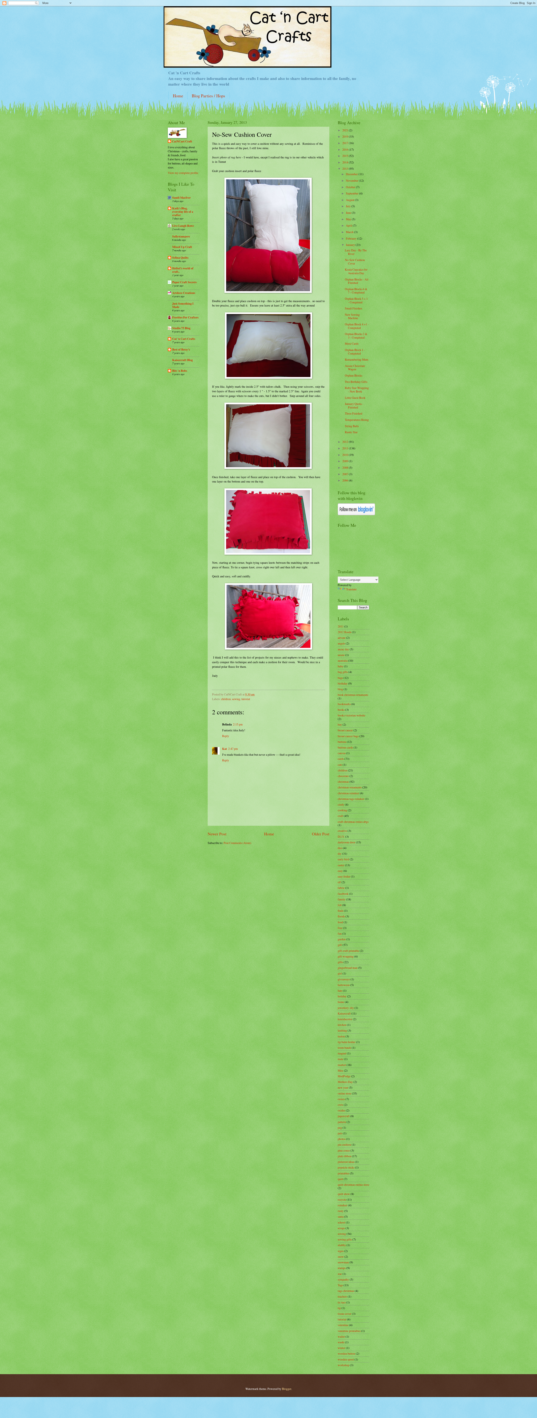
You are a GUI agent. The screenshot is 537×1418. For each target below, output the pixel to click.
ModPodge (344, 1076)
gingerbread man (347, 968)
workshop (343, 1365)
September (352, 193)
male (340, 1059)
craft (340, 816)
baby (340, 666)
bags (340, 678)
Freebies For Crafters (185, 317)
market (342, 1065)
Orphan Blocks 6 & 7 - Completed (356, 291)
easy (340, 871)
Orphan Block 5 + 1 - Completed (356, 300)
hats (340, 991)
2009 (345, 461)
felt (340, 905)
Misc (340, 1070)
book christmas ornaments (353, 695)
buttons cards (345, 747)
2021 (345, 130)
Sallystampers (181, 236)
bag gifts (343, 672)
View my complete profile (183, 173)
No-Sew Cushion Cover (355, 261)
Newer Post (217, 833)
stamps (342, 1268)
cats (340, 765)
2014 (345, 162)
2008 (345, 468)
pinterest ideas (346, 1162)
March (350, 232)
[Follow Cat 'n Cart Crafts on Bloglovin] (356, 514)
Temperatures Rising (357, 420)
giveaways (344, 979)
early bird (343, 859)
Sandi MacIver (181, 198)
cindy (341, 804)
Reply (225, 736)
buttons (342, 742)
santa (341, 1216)
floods (341, 916)
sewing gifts (345, 1239)
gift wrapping (346, 956)
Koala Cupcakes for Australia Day (356, 271)
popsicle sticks (346, 1167)
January (351, 245)
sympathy (343, 1279)
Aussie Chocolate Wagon (355, 367)
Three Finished (353, 413)
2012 (345, 442)
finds (340, 911)
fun (340, 933)
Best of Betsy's (181, 349)
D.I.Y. (341, 837)
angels (341, 643)
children (226, 699)
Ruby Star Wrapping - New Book (357, 389)
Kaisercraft (344, 1013)
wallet (341, 1336)
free (340, 928)
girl (340, 973)
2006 (345, 480)
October (351, 187)
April (349, 225)
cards (341, 759)
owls (340, 1105)
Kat (224, 749)
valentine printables (349, 1331)
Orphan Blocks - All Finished (356, 281)
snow (341, 1257)
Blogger (286, 1389)
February (351, 238)
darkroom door (346, 842)
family (341, 899)
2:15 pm (238, 724)
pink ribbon (344, 1156)
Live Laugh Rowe (183, 226)
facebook (343, 894)
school (341, 1222)
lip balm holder (347, 1042)
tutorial (245, 699)
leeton (341, 1036)
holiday (342, 996)
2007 (345, 474)
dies (340, 848)
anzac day (343, 649)
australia (343, 661)
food (340, 922)
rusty (341, 1211)
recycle (342, 1199)
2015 (345, 156)
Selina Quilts (180, 258)
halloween (344, 985)
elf (339, 882)
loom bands (344, 1048)
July (348, 206)
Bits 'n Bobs (179, 371)
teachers (342, 1296)
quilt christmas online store (353, 1185)
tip (339, 1308)
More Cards (351, 344)
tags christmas (346, 1291)
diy (339, 854)
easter (341, 865)
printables (343, 1173)
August (350, 200)
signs (341, 1251)
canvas (341, 753)
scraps (341, 1228)
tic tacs (342, 1302)
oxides (341, 1110)
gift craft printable (348, 951)
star (340, 1274)
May (349, 219)
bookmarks (344, 704)
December (352, 174)
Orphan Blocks (353, 375)
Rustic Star (351, 432)
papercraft (344, 1116)
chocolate (343, 776)
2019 (345, 136)
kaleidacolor (345, 1019)
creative (342, 831)
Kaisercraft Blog (182, 360)
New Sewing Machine (352, 316)
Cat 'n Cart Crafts (183, 339)
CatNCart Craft (182, 141)
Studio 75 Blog (181, 328)
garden (342, 939)
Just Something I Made (182, 305)
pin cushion (344, 1145)
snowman (343, 1262)
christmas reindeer (348, 793)
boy (340, 725)
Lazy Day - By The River (356, 252)
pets (340, 1133)
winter (341, 1348)
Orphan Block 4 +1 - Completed (357, 326)
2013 (345, 169)
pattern (342, 1122)
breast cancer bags (348, 736)
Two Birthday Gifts (356, 382)
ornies (341, 1099)
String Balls (352, 426)
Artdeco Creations (183, 293)
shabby (342, 1245)
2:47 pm (233, 749)
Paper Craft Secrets (184, 282)
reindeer (342, 1205)
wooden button (346, 1353)
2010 (345, 455)
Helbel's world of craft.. (182, 270)
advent (341, 638)
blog (340, 689)
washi (341, 1342)
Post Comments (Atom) (237, 843)
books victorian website (351, 715)
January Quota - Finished (354, 405)
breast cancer (345, 730)
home (341, 1002)
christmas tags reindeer (351, 799)
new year (343, 1087)
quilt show (344, 1194)
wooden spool (346, 1359)
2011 (345, 448)
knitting (342, 1030)
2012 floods (344, 632)
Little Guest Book (355, 398)
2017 (345, 143)
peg (340, 1128)
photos (341, 1139)
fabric (341, 888)
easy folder (344, 876)
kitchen (342, 1025)
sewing (236, 699)
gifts (340, 962)
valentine (343, 1325)
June (349, 213)
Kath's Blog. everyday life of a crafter (182, 211)
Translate (351, 589)
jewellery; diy (346, 1008)
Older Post (320, 833)
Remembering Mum (356, 359)
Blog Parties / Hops (208, 96)
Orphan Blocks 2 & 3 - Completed (356, 335)
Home (178, 96)
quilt (340, 1179)
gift (340, 945)
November (352, 181)
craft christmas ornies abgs (353, 822)
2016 (345, 149)
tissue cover (344, 1314)
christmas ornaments (350, 787)
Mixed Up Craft (182, 247)
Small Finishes (353, 308)
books (341, 710)
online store (344, 1093)
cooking (342, 810)
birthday (343, 683)
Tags (340, 1285)
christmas (343, 782)
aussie (341, 655)
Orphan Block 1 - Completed (355, 351)
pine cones (344, 1150)
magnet (342, 1053)
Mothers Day (345, 1082)
